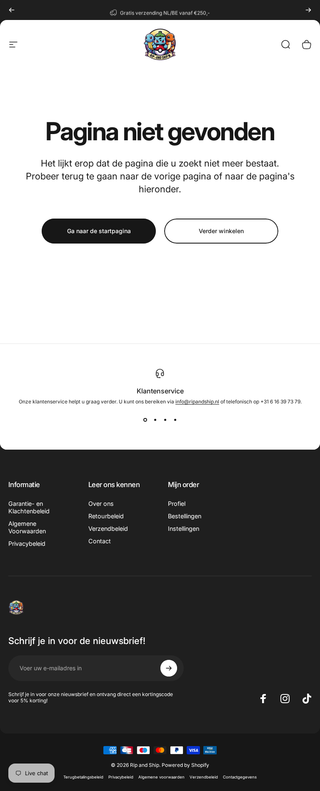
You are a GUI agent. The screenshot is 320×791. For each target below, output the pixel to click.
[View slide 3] (165, 420)
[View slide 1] (145, 420)
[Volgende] (308, 10)
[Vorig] (11, 10)
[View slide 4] (175, 420)
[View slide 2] (155, 420)
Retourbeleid (106, 516)
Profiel (176, 503)
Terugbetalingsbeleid (83, 777)
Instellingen (183, 528)
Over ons (101, 503)
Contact (99, 541)
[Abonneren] (168, 668)
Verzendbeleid (108, 528)
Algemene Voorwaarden (27, 527)
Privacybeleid (26, 543)
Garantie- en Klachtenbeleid (29, 507)
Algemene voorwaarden (161, 777)
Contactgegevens (240, 777)
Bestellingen (184, 516)
